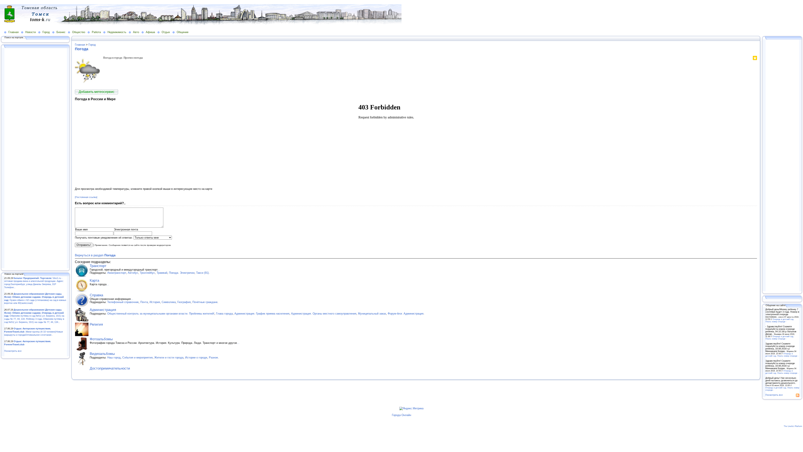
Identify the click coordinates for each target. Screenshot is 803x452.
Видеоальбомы (102, 354)
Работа (96, 32)
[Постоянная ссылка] (86, 197)
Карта (94, 280)
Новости (30, 32)
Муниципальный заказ (372, 313)
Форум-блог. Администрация (405, 313)
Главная (13, 32)
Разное (213, 357)
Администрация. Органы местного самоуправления (323, 313)
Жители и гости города (168, 357)
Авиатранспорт (116, 272)
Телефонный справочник (123, 302)
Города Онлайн (401, 415)
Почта (144, 302)
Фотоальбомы (101, 339)
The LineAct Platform (793, 426)
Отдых (166, 32)
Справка (96, 295)
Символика (169, 302)
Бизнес (60, 32)
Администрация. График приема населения (261, 313)
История (155, 302)
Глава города (224, 313)
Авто (136, 32)
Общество (78, 32)
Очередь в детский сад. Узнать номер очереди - (779, 320)
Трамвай (162, 272)
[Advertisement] (35, 158)
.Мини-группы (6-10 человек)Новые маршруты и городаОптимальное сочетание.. (33, 331)
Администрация (103, 310)
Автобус (133, 272)
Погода (81, 49)
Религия (96, 324)
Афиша (150, 32)
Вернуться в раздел (95, 255)
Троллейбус (147, 272)
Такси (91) (202, 272)
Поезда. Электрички (181, 272)
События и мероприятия (137, 357)
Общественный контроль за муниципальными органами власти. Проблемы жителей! (160, 313)
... (158, 269)
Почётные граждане (204, 302)
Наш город (114, 357)
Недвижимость (116, 32)
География (184, 302)
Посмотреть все (13, 351)
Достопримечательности (110, 368)
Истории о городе (196, 357)
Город (46, 32)
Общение (182, 32)
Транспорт (98, 266)
